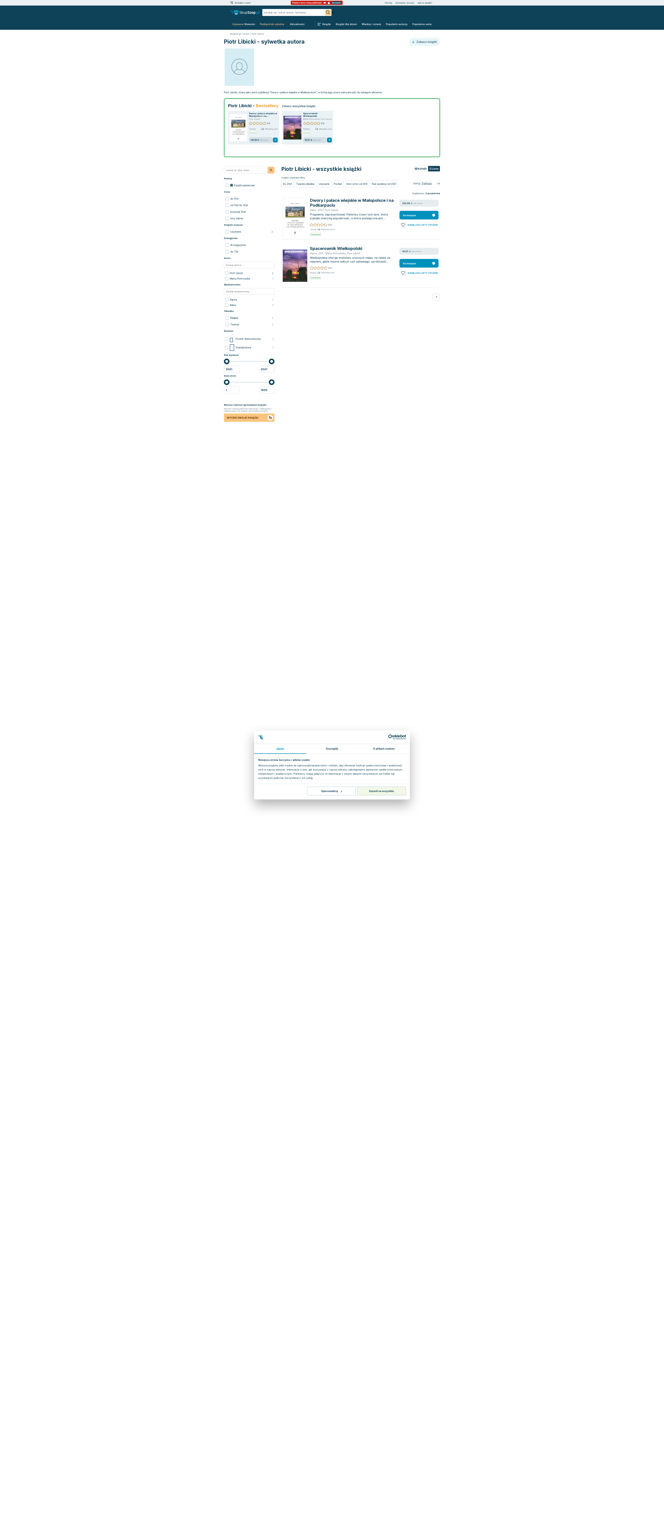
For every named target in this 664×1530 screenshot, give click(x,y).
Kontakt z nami (243, 2)
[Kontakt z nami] (231, 2)
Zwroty (388, 2)
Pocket (338, 183)
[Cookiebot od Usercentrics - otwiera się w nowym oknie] (391, 737)
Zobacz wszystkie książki (298, 106)
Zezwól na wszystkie (381, 791)
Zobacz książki (426, 42)
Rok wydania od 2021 (384, 183)
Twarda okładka (305, 183)
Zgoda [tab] (280, 748)
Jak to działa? (424, 2)
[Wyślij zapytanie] (328, 12)
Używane (324, 183)
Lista (435, 168)
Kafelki (422, 168)
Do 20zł (287, 183)
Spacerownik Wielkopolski (310, 114)
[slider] (226, 361)
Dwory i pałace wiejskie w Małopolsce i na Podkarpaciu (263, 116)
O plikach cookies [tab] (384, 748)
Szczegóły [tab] (332, 748)
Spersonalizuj (329, 791)
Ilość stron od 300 (357, 183)
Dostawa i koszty (405, 2)
